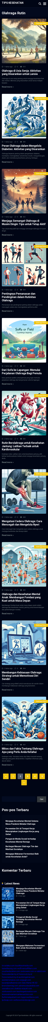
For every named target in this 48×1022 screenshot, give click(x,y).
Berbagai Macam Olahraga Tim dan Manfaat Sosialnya (22, 847)
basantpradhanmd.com (11, 983)
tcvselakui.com (8, 965)
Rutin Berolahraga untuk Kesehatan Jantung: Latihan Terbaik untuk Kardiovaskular (23, 446)
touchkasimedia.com (24, 965)
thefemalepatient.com (11, 997)
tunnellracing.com (9, 968)
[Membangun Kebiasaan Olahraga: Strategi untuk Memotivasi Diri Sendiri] (24, 642)
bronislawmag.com (10, 985)
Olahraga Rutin (41, 23)
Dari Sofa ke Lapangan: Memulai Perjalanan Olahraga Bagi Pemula (22, 371)
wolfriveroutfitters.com (27, 968)
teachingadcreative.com (26, 991)
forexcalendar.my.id (10, 974)
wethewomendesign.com (24, 1000)
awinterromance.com (11, 980)
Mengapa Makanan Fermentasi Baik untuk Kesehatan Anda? (22, 855)
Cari (3, 795)
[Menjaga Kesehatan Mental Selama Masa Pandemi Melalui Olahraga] (8, 899)
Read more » (8, 87)
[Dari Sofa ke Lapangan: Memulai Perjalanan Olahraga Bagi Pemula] (24, 340)
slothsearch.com (9, 991)
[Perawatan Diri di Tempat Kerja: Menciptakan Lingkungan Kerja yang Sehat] (8, 913)
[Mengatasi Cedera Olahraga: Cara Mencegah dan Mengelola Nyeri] (24, 491)
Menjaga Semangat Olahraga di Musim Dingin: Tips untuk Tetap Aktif (24, 222)
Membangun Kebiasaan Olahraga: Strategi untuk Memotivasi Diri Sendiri (22, 676)
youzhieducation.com (11, 971)
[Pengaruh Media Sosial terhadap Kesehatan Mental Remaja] (8, 927)
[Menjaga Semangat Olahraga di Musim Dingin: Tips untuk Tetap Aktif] (24, 191)
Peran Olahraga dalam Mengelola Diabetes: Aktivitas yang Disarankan (23, 147)
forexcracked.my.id (10, 977)
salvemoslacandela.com (28, 985)
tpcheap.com (7, 1000)
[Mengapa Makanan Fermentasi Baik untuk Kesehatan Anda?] (8, 956)
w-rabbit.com (40, 971)
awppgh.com (25, 980)
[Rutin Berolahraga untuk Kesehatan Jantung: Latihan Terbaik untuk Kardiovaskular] (24, 413)
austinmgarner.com (26, 977)
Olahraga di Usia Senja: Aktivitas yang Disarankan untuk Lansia (21, 72)
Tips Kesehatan (12, 2)
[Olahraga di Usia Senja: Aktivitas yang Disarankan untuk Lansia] (24, 41)
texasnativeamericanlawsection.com (17, 994)
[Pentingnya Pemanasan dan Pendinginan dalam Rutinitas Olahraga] (24, 264)
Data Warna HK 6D (29, 983)
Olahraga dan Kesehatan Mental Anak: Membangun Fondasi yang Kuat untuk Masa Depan (21, 597)
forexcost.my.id (25, 974)
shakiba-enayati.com (23, 988)
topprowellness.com (30, 997)
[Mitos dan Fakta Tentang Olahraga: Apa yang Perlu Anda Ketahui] (24, 719)
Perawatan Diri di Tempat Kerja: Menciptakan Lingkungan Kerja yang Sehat (22, 831)
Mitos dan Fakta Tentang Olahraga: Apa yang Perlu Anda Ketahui (23, 750)
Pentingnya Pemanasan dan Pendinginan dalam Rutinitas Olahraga (19, 297)
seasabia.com (8, 988)
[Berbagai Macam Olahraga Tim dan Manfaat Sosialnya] (8, 942)
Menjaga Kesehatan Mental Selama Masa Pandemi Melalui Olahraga (22, 822)
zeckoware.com (27, 971)
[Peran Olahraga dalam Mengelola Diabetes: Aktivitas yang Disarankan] (24, 116)
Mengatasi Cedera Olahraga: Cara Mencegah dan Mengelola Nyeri (22, 523)
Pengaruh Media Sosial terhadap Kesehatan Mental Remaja (21, 840)
